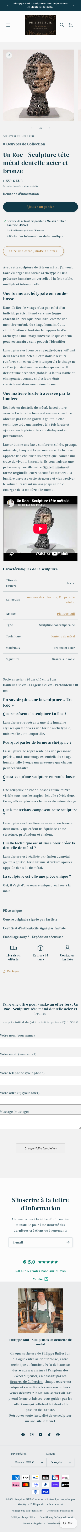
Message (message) (14, 1111)
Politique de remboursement (47, 1504)
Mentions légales (33, 1523)
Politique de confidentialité (27, 1510)
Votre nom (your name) (17, 1035)
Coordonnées (54, 1523)
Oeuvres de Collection (26, 1381)
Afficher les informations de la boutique (35, 236)
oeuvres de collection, (42, 597)
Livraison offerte (13, 957)
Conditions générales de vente (57, 1517)
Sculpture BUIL (23, 1499)
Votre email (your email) (18, 1054)
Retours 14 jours (40, 957)
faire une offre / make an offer (33, 251)
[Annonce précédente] (7, 5)
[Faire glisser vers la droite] (49, 128)
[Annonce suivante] (73, 5)
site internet (46, 1421)
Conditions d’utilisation (60, 1510)
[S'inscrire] (67, 1242)
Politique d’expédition (23, 1517)
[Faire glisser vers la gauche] (31, 128)
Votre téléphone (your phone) (22, 1073)
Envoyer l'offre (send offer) (40, 1148)
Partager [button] (13, 971)
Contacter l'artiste (67, 957)
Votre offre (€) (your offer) (20, 1093)
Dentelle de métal (63, 636)
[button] (8, 24)
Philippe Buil (66, 614)
